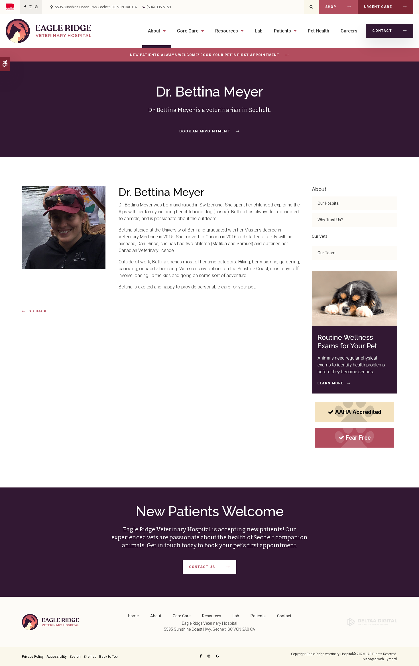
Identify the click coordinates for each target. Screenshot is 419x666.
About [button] (154, 31)
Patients (258, 616)
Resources (211, 616)
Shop (330, 7)
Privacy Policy (33, 657)
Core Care (182, 616)
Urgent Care (378, 7)
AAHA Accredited (358, 412)
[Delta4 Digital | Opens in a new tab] (372, 621)
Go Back (37, 311)
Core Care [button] (187, 31)
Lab (259, 31)
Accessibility (56, 657)
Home (133, 616)
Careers (349, 31)
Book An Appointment (204, 131)
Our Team (326, 253)
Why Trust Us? (330, 220)
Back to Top (108, 657)
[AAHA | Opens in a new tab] (13, 7)
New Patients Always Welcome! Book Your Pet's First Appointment (204, 55)
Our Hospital (328, 203)
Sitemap (90, 657)
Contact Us (202, 567)
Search (75, 657)
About (155, 616)
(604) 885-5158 (159, 7)
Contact (382, 31)
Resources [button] (226, 31)
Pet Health (318, 31)
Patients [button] (282, 31)
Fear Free (358, 437)
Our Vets (320, 236)
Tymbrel (391, 659)
